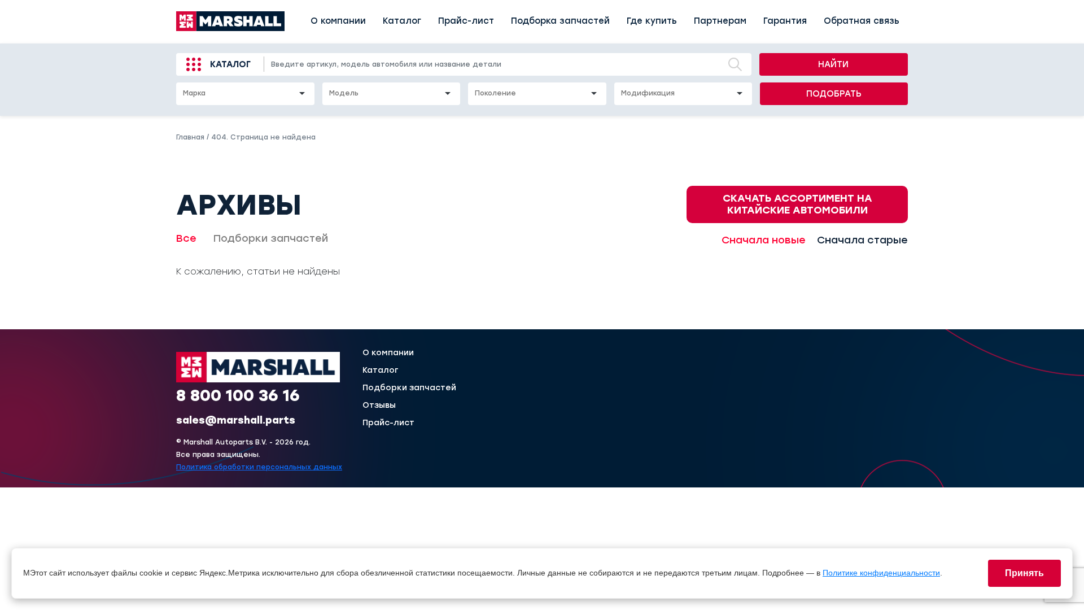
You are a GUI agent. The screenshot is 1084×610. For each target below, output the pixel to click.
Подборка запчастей (560, 21)
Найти (833, 64)
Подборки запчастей (270, 238)
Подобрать (834, 94)
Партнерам (720, 21)
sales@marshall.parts (235, 420)
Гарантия (785, 21)
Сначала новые (764, 240)
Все (186, 238)
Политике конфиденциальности (881, 572)
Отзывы (379, 405)
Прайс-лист (466, 21)
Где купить (652, 21)
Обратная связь (861, 21)
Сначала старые (862, 240)
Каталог (402, 21)
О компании (338, 21)
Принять (1024, 573)
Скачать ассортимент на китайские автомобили (797, 204)
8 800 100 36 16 (238, 395)
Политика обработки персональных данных (259, 467)
